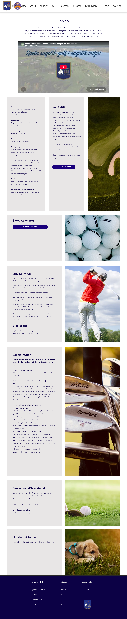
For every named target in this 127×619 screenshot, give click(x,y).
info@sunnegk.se (38, 605)
